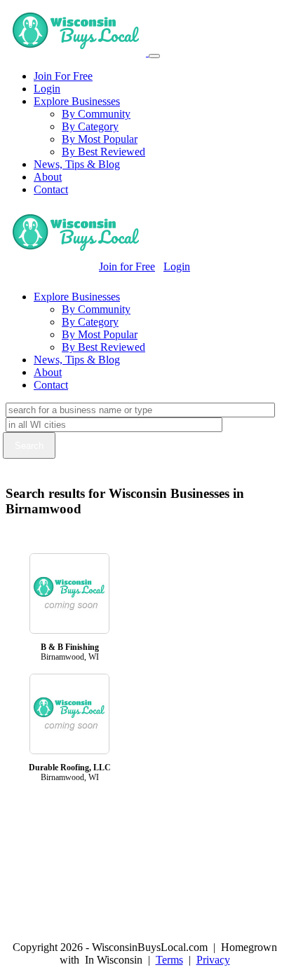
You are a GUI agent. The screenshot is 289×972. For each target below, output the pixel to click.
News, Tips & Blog (77, 164)
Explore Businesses (77, 101)
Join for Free (127, 266)
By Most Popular (99, 139)
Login (47, 89)
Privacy (213, 960)
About (48, 177)
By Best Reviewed (103, 152)
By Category (90, 126)
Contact (51, 189)
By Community (96, 114)
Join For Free (63, 76)
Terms (169, 960)
